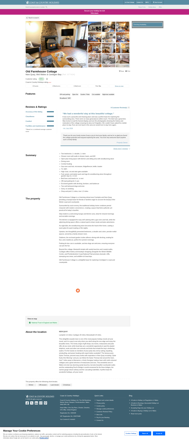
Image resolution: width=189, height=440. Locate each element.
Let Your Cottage (129, 2)
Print (128, 71)
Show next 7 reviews (120, 149)
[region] (94, 433)
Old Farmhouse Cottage (41, 71)
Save (122, 71)
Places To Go (141, 7)
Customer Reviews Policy (104, 411)
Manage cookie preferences (105, 409)
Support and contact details (104, 400)
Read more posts (136, 413)
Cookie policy (100, 406)
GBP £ (147, 2)
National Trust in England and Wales (44, 323)
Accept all (159, 433)
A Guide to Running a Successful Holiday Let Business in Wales (145, 404)
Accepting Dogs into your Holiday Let (142, 408)
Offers (160, 7)
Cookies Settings (131, 433)
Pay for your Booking (102, 417)
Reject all (145, 433)
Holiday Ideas (152, 7)
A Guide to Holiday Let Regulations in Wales (144, 400)
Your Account (158, 2)
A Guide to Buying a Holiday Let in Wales (143, 411)
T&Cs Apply (94, 13)
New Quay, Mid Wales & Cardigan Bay (50, 74)
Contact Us (140, 2)
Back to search (34, 18)
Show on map (119, 86)
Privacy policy (100, 403)
